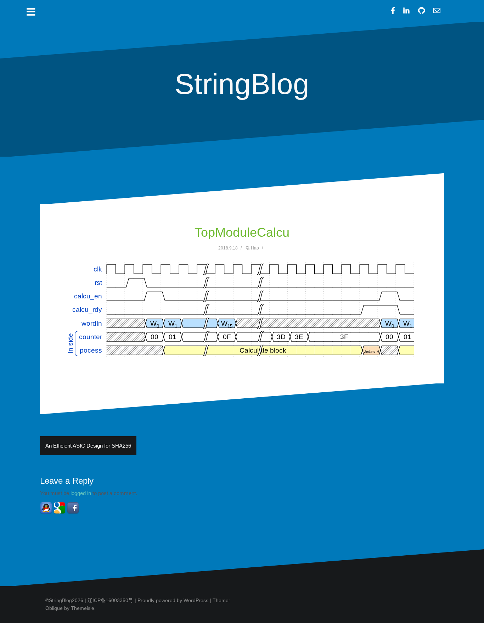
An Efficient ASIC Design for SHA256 (88, 446)
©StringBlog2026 (64, 600)
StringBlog (242, 84)
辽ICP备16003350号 (110, 600)
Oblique (54, 608)
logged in (81, 493)
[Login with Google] (59, 507)
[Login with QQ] (46, 507)
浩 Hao (252, 248)
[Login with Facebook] (73, 507)
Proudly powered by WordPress (172, 600)
